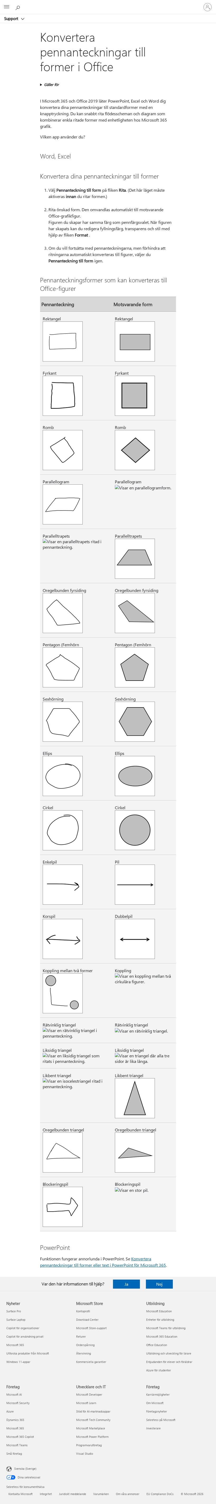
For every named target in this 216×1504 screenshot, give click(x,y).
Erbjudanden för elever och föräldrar (169, 1362)
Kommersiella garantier (91, 1362)
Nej (159, 1284)
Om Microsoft (155, 1403)
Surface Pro (13, 1311)
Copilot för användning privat (24, 1336)
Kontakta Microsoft (20, 1494)
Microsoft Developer (89, 1394)
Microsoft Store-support (91, 1328)
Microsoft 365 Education (161, 1336)
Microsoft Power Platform (92, 1437)
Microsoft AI (14, 1394)
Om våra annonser (127, 1494)
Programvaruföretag (89, 1445)
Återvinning (83, 1353)
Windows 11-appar (18, 1362)
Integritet (46, 1494)
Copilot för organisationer (22, 1328)
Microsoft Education (159, 1311)
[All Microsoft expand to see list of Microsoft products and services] (6, 7)
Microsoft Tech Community (93, 1420)
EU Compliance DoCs (160, 1494)
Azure (10, 1411)
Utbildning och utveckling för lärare (168, 1353)
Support (11, 18)
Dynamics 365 (15, 1420)
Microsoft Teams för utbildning (165, 1328)
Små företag (14, 1453)
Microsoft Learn (86, 1403)
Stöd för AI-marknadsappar (93, 1411)
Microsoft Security (18, 1403)
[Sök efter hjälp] (18, 7)
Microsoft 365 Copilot (20, 1437)
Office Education (156, 1345)
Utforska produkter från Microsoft (27, 1353)
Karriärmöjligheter (158, 1394)
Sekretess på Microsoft (160, 1420)
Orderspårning (85, 1345)
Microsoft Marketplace (90, 1428)
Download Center (87, 1320)
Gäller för (51, 84)
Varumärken (101, 1494)
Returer (81, 1336)
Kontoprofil (83, 1311)
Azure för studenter (158, 1370)
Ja (126, 1284)
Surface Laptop (15, 1320)
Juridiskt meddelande (72, 1494)
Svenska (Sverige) (25, 1469)
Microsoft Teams (17, 1445)
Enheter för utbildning (160, 1320)
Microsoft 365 (15, 1345)
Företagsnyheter (156, 1411)
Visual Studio (84, 1453)
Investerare (153, 1428)
